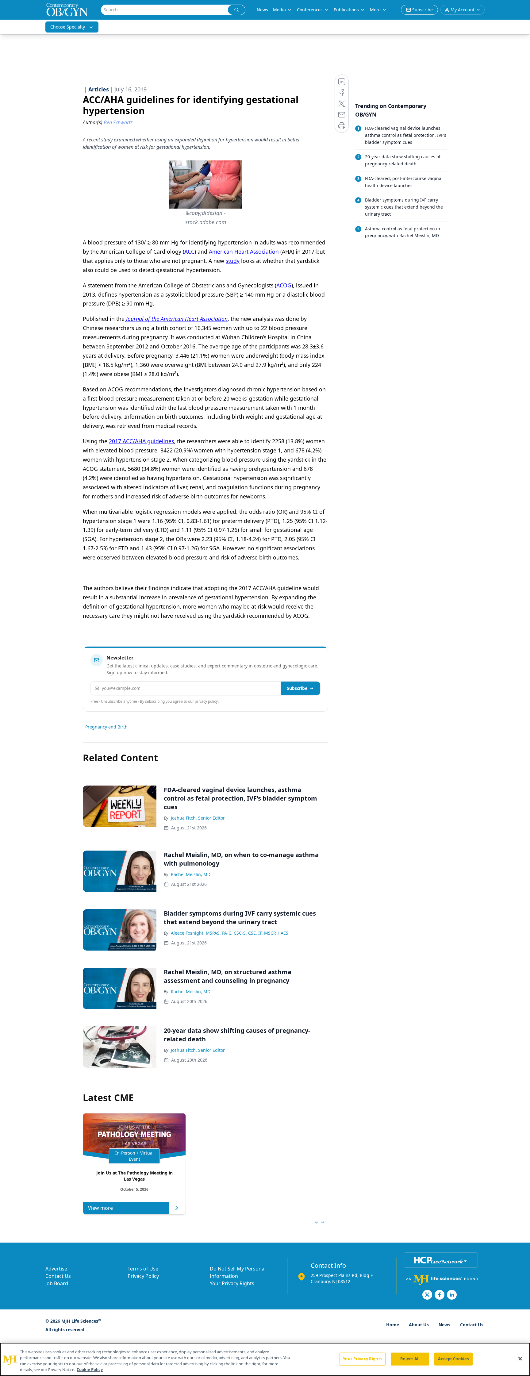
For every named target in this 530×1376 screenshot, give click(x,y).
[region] (265, 1359)
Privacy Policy (143, 1276)
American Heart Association (244, 251)
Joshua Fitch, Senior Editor (198, 818)
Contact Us (58, 1276)
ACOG (283, 285)
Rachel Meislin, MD (190, 874)
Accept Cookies (453, 1359)
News (262, 10)
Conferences (310, 10)
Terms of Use (143, 1268)
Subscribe (297, 688)
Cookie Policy (90, 1369)
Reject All (410, 1359)
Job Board (56, 1283)
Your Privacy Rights (232, 1283)
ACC (189, 251)
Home (392, 1325)
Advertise (56, 1268)
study (233, 260)
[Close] (520, 1358)
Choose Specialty (67, 27)
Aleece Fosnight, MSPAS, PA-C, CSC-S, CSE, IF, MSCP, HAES (229, 933)
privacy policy (206, 701)
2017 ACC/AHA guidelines (141, 441)
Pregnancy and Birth (106, 727)
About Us (419, 1325)
